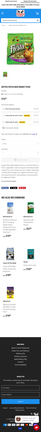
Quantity (4, 149)
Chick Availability (20, 365)
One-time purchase (12, 109)
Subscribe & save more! (17, 115)
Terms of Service (31, 408)
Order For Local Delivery (20, 351)
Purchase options (7, 105)
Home (3, 25)
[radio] (4, 109)
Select (3, 139)
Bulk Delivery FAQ (20, 359)
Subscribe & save (15, 122)
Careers (20, 362)
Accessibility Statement (16, 408)
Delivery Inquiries (20, 356)
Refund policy (19, 410)
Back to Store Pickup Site (20, 348)
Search (5, 408)
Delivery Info (20, 353)
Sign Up (20, 401)
